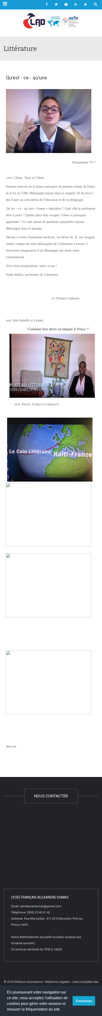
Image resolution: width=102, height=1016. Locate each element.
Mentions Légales (57, 982)
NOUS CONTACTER (51, 796)
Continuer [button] (84, 1001)
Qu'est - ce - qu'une (26, 78)
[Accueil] (51, 25)
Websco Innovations (28, 982)
